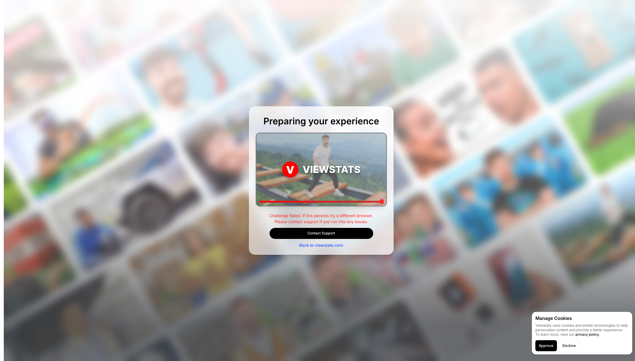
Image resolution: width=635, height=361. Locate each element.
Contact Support (321, 233)
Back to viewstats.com (321, 245)
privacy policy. (588, 334)
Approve (546, 345)
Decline (569, 345)
